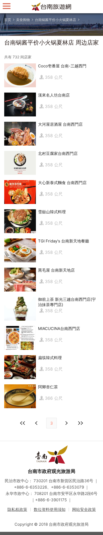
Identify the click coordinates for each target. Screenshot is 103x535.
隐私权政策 (17, 509)
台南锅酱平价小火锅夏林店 (55, 20)
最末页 (80, 423)
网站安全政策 (84, 509)
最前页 (22, 423)
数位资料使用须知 (49, 509)
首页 (7, 20)
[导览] (6, 6)
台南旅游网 (51, 6)
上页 (66, 423)
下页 (37, 423)
